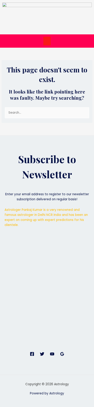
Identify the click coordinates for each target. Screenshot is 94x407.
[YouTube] (52, 354)
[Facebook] (32, 354)
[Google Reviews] (62, 354)
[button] (47, 41)
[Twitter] (42, 354)
